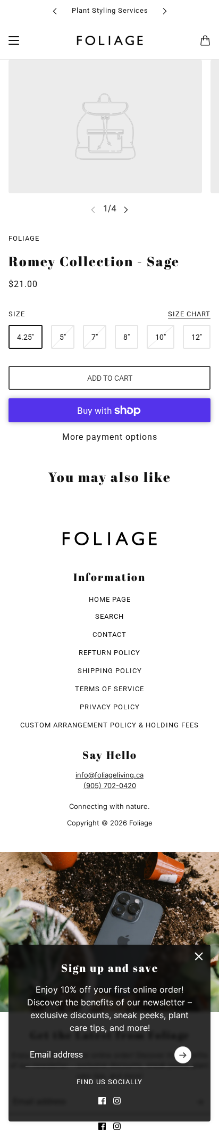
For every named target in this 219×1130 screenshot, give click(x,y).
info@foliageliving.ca (109, 775)
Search (109, 616)
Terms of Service (109, 689)
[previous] (54, 11)
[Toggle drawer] (14, 40)
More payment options (109, 437)
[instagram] (117, 1101)
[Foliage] (110, 40)
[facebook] (102, 1101)
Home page (110, 599)
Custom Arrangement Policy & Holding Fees (109, 725)
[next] (164, 11)
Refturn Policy (109, 653)
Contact (109, 634)
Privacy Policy (110, 707)
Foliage (24, 238)
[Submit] (182, 1054)
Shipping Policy (110, 671)
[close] (198, 956)
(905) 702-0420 (109, 785)
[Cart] (205, 40)
